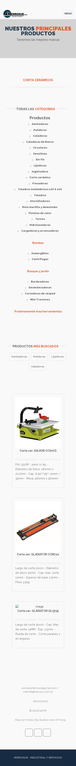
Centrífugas (40, 259)
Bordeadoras (40, 281)
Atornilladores (40, 201)
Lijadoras (40, 165)
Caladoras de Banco (40, 141)
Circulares (40, 147)
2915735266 (39, 710)
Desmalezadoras (40, 287)
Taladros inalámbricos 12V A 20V (40, 189)
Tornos (40, 218)
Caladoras (40, 135)
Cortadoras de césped (40, 293)
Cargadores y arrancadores (40, 230)
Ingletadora (40, 171)
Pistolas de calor (40, 213)
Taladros (40, 195)
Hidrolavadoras (39, 224)
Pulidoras (40, 130)
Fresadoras (40, 183)
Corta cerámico (39, 177)
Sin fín (40, 159)
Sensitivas (40, 153)
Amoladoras (40, 124)
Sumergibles (40, 253)
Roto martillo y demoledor (40, 207)
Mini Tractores (40, 299)
